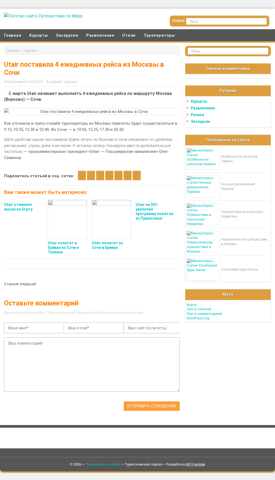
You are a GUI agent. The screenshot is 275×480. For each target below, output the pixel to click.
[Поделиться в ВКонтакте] (91, 175)
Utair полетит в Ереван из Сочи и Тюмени (63, 247)
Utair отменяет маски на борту (18, 206)
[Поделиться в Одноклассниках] (100, 175)
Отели (128, 35)
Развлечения (100, 35)
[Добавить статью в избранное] (82, 175)
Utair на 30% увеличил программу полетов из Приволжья (154, 211)
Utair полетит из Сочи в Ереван (107, 245)
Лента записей (199, 309)
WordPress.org (198, 318)
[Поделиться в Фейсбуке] (109, 175)
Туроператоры (159, 35)
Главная (12, 35)
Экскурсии (67, 35)
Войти (192, 305)
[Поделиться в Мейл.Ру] (118, 175)
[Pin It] (137, 175)
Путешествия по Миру (103, 464)
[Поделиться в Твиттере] (128, 175)
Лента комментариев (204, 314)
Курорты (38, 35)
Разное (197, 115)
